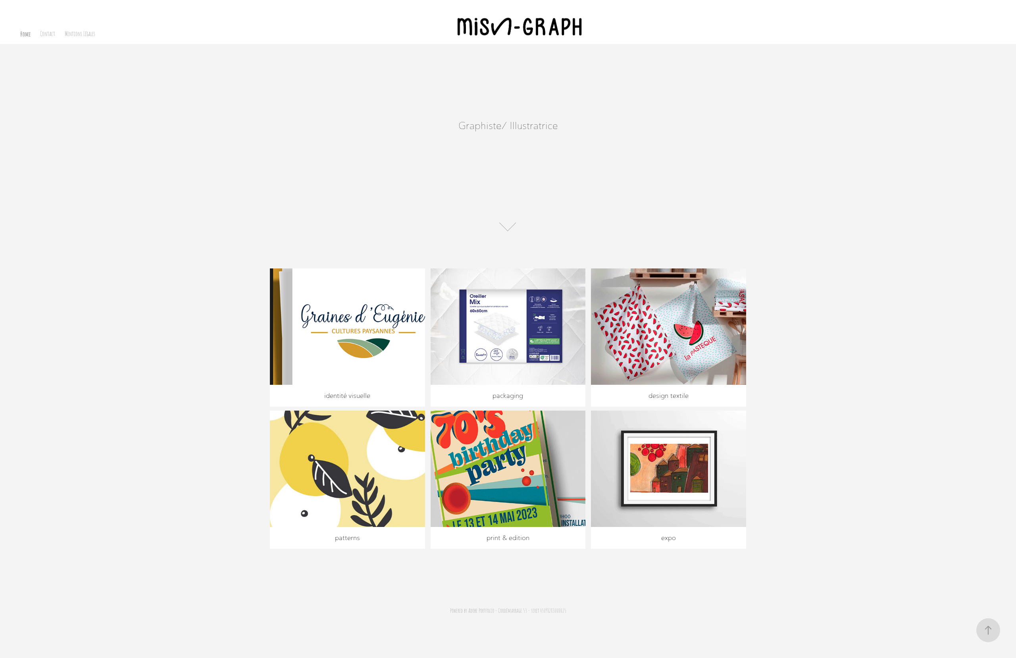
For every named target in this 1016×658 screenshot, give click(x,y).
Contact (47, 33)
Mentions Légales (80, 33)
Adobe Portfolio (481, 610)
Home (25, 33)
